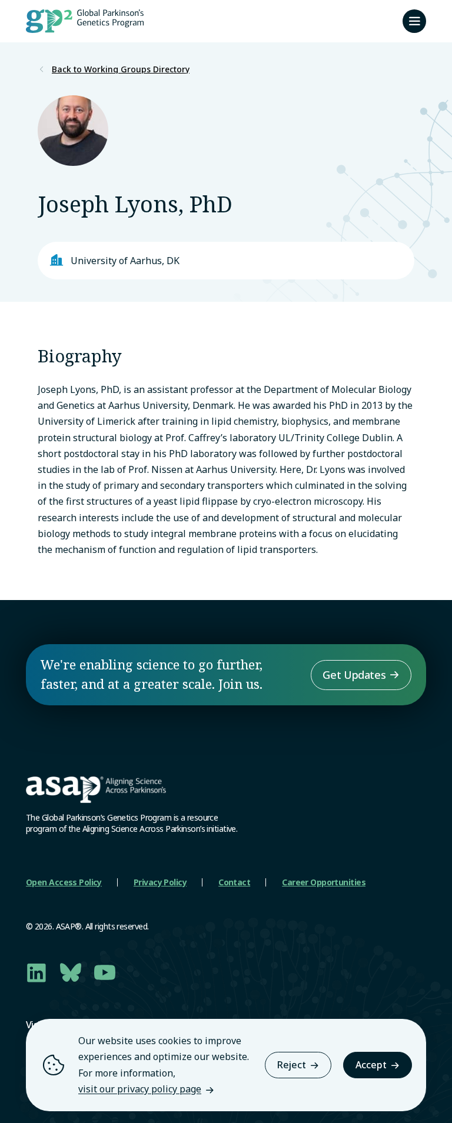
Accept (371, 1064)
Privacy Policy (160, 882)
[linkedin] (36, 972)
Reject (291, 1064)
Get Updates (354, 675)
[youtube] (104, 972)
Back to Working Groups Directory (121, 69)
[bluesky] (70, 972)
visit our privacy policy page (139, 1088)
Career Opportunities (323, 882)
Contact (234, 882)
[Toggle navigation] (414, 21)
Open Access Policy (64, 882)
